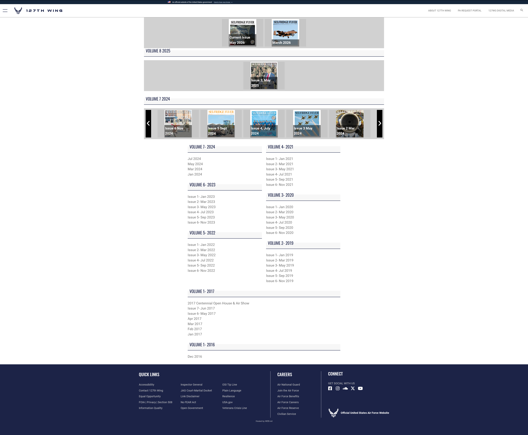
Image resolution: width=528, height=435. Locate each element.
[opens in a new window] (338, 388)
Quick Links (149, 374)
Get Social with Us (341, 383)
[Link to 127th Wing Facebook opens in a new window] (330, 388)
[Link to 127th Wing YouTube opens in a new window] (360, 388)
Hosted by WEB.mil (264, 421)
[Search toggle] (521, 11)
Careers (284, 374)
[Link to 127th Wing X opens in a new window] (353, 388)
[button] (223, 2)
